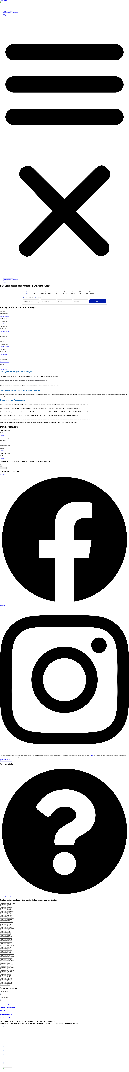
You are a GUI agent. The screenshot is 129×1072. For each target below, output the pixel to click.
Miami (9, 934)
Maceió (9, 908)
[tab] (27, 292)
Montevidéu (10, 922)
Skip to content (3, 0)
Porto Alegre (10, 918)
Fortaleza (9, 907)
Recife (9, 935)
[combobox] (31, 301)
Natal (8, 905)
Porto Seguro (10, 925)
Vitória (9, 916)
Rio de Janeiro (11, 903)
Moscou (9, 924)
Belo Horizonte (11, 914)
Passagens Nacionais (8, 11)
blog (92, 755)
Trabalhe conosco (6, 1014)
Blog (4, 14)
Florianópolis (10, 928)
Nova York (10, 940)
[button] (64, 146)
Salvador (9, 938)
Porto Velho (10, 939)
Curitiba (9, 936)
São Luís (9, 930)
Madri (9, 909)
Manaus (9, 927)
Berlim (9, 912)
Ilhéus (8, 931)
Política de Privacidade (9, 1018)
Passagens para (3, 903)
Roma (8, 943)
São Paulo (9, 915)
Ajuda (4, 15)
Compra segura (6, 1004)
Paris (8, 920)
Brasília (9, 904)
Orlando (9, 942)
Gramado (9, 919)
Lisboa (9, 932)
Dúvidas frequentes (7, 1007)
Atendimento (5, 1011)
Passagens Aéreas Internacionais (10, 12)
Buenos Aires (10, 911)
